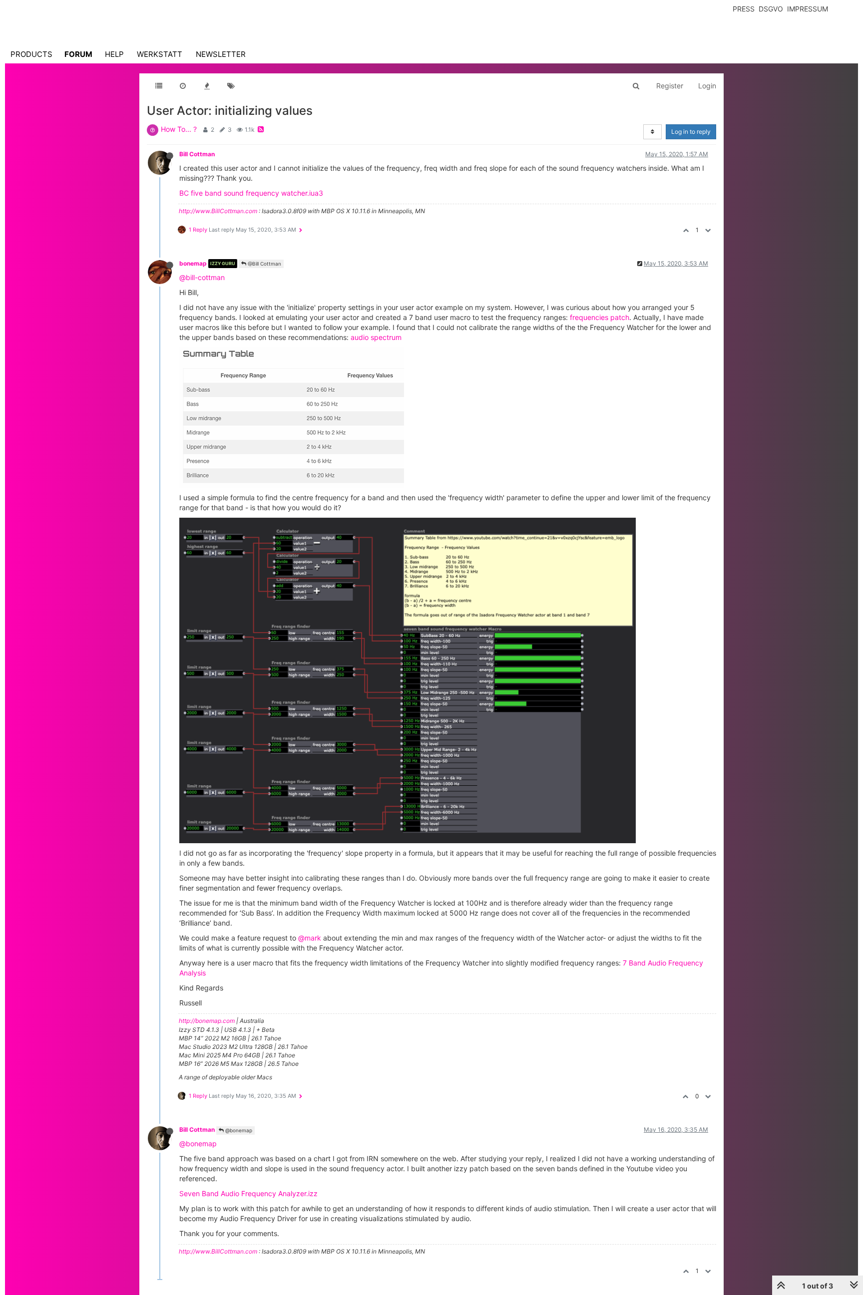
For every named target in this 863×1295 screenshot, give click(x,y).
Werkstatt (159, 54)
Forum (78, 54)
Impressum (807, 8)
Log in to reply (691, 131)
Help (114, 54)
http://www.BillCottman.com (218, 211)
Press (744, 8)
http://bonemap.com (207, 1020)
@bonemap (238, 1130)
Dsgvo (771, 8)
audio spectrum (376, 337)
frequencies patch (599, 317)
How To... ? (179, 129)
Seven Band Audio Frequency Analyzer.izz (248, 1193)
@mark (309, 938)
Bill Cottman (197, 154)
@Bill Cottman (263, 264)
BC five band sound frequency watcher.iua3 (251, 193)
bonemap (193, 263)
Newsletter (221, 54)
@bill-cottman (202, 277)
